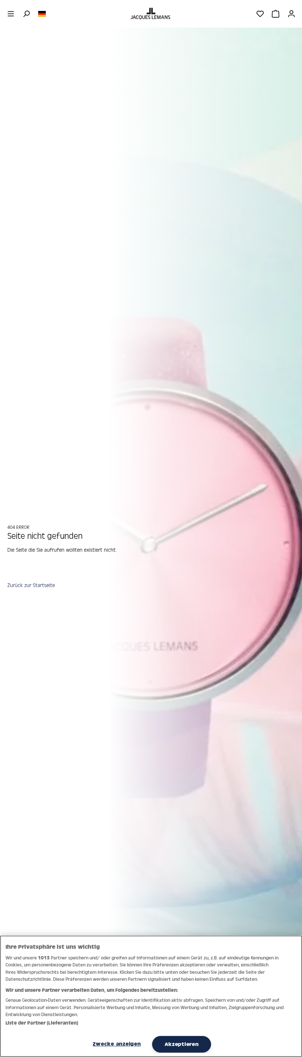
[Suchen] (26, 13)
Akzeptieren (182, 1044)
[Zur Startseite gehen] (151, 13)
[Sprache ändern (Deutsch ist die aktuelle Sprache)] (42, 13)
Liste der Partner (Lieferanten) (42, 1023)
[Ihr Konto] (291, 13)
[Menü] (11, 13)
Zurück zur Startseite (31, 585)
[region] (151, 996)
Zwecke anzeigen (117, 1043)
